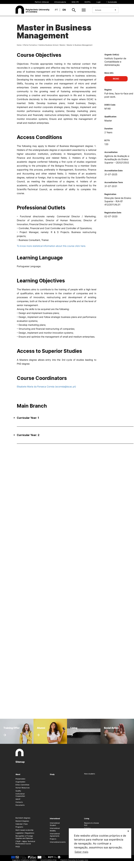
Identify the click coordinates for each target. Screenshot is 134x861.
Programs (19, 827)
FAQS (18, 847)
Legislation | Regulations (25, 833)
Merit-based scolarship (24, 830)
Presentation (20, 779)
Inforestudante (60, 2)
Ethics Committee (22, 785)
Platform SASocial (42, 2)
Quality (18, 791)
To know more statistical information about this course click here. (51, 245)
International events (58, 842)
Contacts (19, 802)
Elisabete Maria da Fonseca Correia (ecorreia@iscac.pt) (46, 386)
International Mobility (55, 829)
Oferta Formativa (30, 45)
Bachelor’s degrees (23, 818)
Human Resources (23, 788)
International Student (55, 824)
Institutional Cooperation (20, 795)
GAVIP (18, 799)
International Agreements (55, 835)
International (55, 818)
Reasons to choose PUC (91, 824)
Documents (20, 805)
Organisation (20, 782)
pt (56, 9)
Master (62, 45)
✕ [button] (128, 831)
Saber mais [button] (81, 851)
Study (52, 774)
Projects (53, 839)
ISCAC (116, 78)
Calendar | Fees (22, 824)
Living (86, 818)
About (18, 774)
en (64, 9)
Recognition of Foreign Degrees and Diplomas (24, 837)
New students (89, 774)
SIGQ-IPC (75, 2)
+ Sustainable (111, 2)
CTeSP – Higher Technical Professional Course (25, 842)
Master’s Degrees (22, 821)
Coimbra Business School (48, 45)
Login (98, 2)
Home (19, 45)
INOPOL (87, 2)
